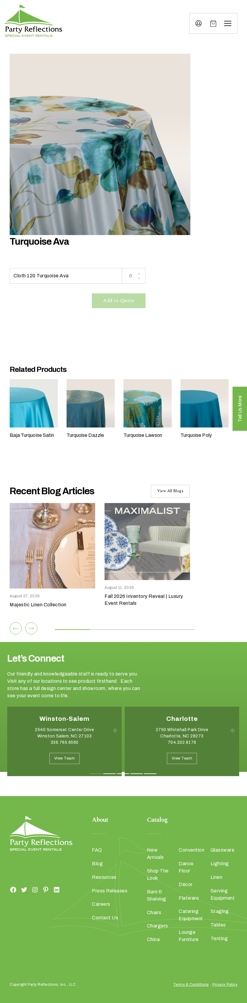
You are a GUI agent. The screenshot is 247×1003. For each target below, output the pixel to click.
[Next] (31, 628)
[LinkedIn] (56, 890)
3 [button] (123, 773)
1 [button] (96, 773)
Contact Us (105, 917)
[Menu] (227, 23)
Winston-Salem (64, 718)
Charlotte (182, 718)
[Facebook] (13, 890)
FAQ (97, 850)
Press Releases (109, 890)
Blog (97, 863)
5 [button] (150, 773)
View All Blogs (170, 491)
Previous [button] (12, 785)
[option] (64, 746)
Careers (101, 904)
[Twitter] (24, 890)
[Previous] (16, 628)
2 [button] (109, 773)
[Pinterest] (45, 890)
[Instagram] (35, 890)
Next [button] (29, 785)
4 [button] (136, 773)
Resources (104, 877)
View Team (64, 758)
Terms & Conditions (191, 984)
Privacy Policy (224, 984)
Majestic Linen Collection (38, 604)
